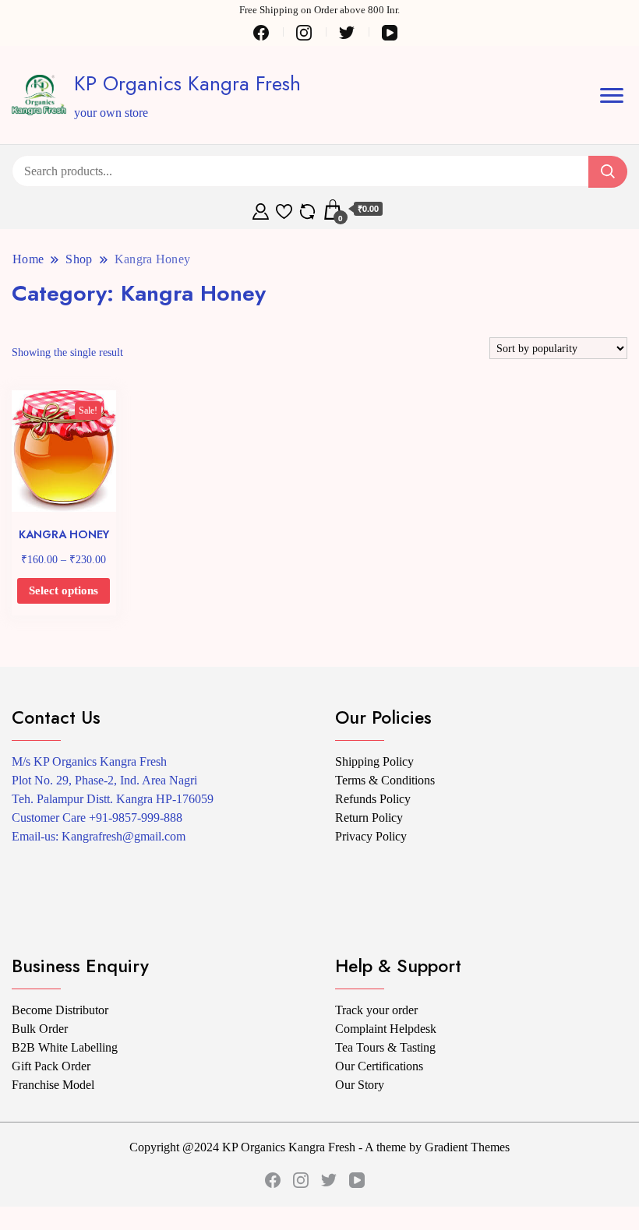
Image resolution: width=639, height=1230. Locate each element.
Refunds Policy (373, 798)
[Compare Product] (307, 209)
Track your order (376, 1010)
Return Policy (369, 817)
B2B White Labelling (65, 1047)
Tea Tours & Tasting (385, 1047)
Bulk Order (40, 1028)
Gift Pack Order (51, 1066)
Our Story (359, 1084)
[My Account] (260, 209)
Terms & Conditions (385, 780)
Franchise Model (53, 1084)
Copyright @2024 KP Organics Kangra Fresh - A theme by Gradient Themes (319, 1147)
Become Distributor (60, 1010)
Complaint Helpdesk (385, 1028)
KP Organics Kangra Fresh (187, 83)
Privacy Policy (371, 836)
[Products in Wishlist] (284, 209)
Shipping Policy (374, 761)
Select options (63, 590)
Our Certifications (379, 1066)
